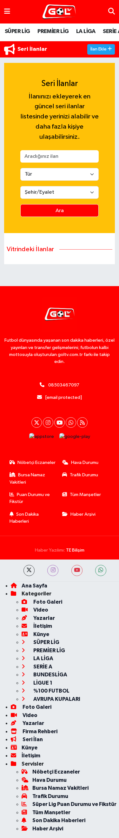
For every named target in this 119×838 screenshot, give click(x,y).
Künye (40, 634)
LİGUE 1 (42, 683)
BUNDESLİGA (49, 674)
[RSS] (82, 422)
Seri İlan (32, 739)
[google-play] (74, 438)
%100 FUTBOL (50, 691)
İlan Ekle (99, 49)
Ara (60, 210)
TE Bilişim (75, 550)
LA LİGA (86, 31)
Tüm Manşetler (85, 494)
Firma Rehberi (39, 731)
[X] (36, 422)
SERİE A (42, 666)
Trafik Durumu (84, 475)
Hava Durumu (84, 462)
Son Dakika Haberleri (24, 518)
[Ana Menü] (7, 11)
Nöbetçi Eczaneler (36, 462)
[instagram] (52, 570)
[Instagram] (48, 422)
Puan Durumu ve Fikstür (30, 498)
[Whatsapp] (71, 422)
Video (40, 610)
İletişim (42, 626)
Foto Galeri (47, 602)
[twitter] (29, 570)
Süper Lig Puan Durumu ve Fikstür (74, 804)
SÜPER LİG (17, 31)
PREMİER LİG (53, 31)
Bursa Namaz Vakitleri (27, 478)
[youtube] (77, 570)
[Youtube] (59, 422)
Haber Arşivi (83, 514)
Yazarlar (43, 618)
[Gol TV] (59, 12)
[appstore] (41, 438)
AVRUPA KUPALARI (56, 699)
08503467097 (63, 385)
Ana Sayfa (34, 585)
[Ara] (111, 11)
